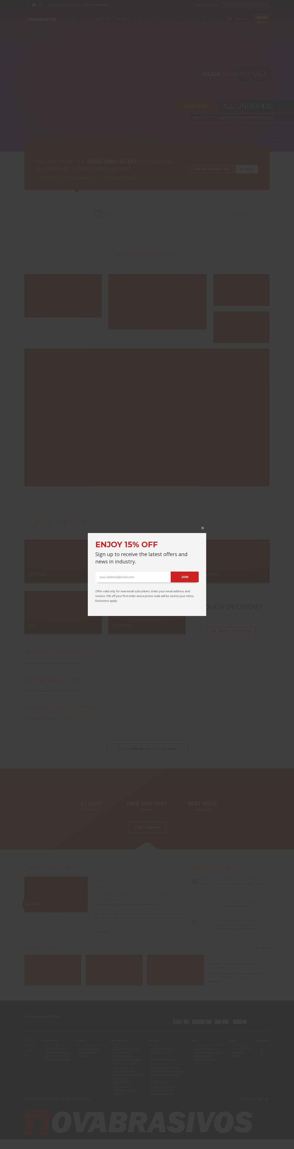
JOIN (184, 577)
